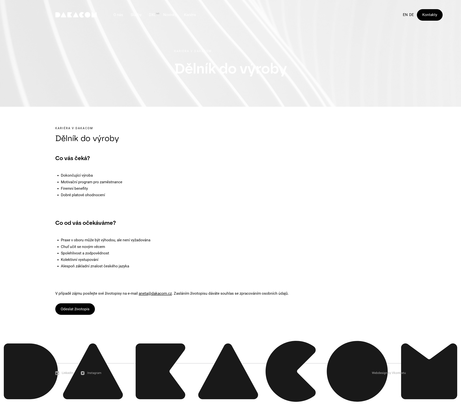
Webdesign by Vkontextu (389, 373)
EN (405, 15)
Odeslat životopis (75, 309)
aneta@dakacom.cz (155, 293)
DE (411, 15)
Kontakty (429, 15)
